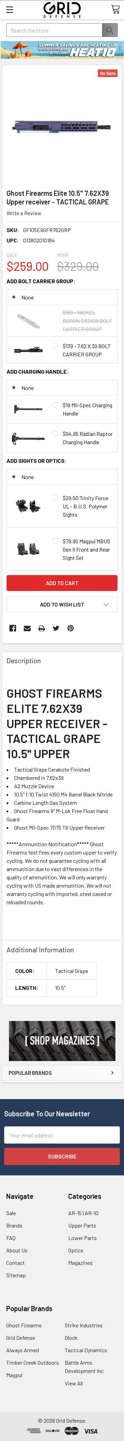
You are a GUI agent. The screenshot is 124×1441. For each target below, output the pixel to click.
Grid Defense (20, 1337)
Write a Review (24, 213)
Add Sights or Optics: (36, 460)
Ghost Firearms (24, 1325)
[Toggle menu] (9, 9)
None (27, 297)
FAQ (11, 1237)
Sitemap (16, 1275)
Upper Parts (82, 1225)
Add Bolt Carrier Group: (41, 281)
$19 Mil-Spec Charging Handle (87, 409)
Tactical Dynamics (86, 1350)
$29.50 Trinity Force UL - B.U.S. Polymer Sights (85, 506)
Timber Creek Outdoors (32, 1362)
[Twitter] (56, 628)
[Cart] (115, 9)
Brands (14, 1225)
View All (74, 1383)
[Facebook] (13, 628)
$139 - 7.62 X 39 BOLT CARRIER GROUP (87, 350)
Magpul (14, 1375)
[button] (62, 1041)
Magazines (80, 1262)
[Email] (27, 628)
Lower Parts (82, 1237)
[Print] (41, 628)
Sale (11, 1213)
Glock (71, 1337)
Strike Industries (84, 1325)
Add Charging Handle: (38, 371)
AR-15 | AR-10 (83, 1213)
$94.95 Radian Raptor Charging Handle (88, 437)
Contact (15, 1262)
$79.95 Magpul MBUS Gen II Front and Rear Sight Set (86, 549)
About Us (17, 1250)
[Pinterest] (70, 628)
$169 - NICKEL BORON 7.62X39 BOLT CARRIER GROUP (87, 320)
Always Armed (22, 1350)
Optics (75, 1250)
